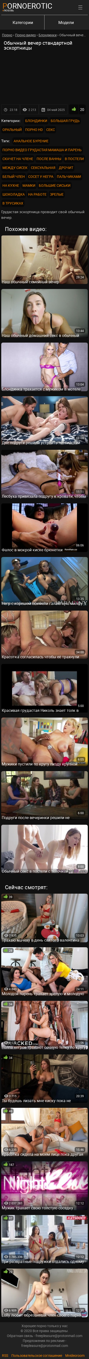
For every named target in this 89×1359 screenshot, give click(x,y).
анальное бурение (31, 141)
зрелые (57, 194)
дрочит (66, 167)
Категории (23, 22)
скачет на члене (17, 158)
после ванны (49, 158)
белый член (13, 176)
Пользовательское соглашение (36, 1355)
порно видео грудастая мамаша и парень (42, 149)
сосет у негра (40, 176)
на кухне (10, 185)
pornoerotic (27, 6)
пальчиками (69, 176)
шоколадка (13, 194)
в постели (74, 158)
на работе (37, 194)
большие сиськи (54, 185)
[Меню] (80, 7)
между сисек (14, 167)
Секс (50, 129)
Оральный (12, 129)
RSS (5, 1355)
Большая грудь (65, 120)
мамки (28, 185)
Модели (66, 22)
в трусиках (12, 203)
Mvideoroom (75, 1355)
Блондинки (36, 120)
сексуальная (43, 167)
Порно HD (34, 129)
